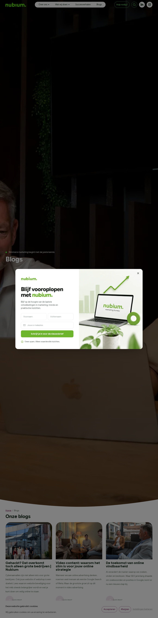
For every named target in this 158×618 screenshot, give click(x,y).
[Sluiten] (138, 273)
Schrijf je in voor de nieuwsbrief (47, 334)
